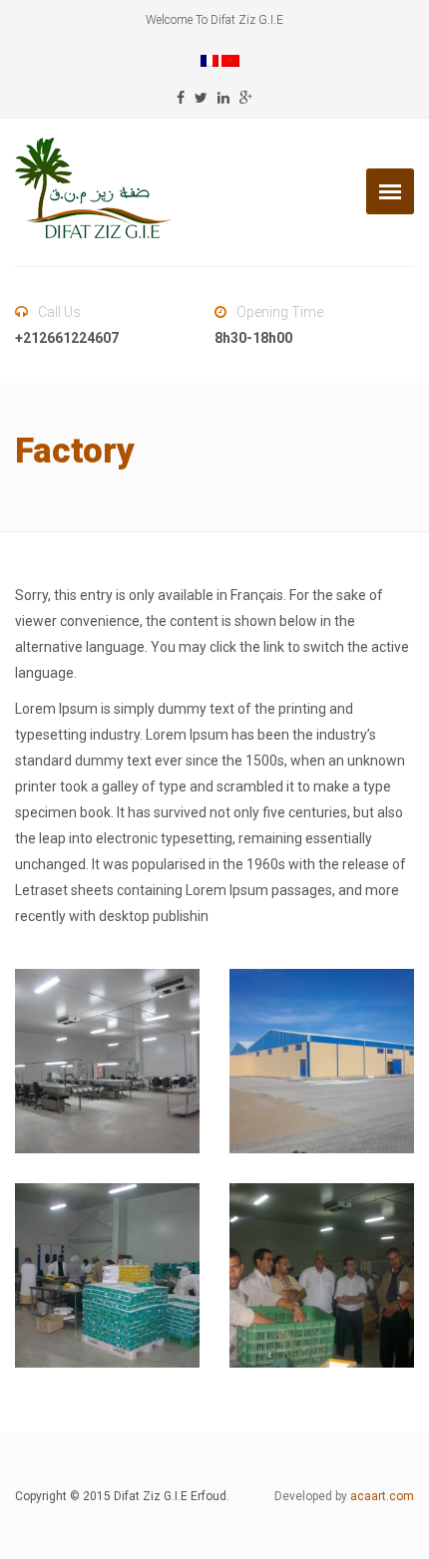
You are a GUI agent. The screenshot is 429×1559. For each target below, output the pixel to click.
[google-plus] (245, 98)
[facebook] (181, 98)
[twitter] (201, 98)
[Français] (209, 60)
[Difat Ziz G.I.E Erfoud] (94, 188)
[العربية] (230, 60)
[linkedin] (223, 98)
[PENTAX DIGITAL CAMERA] (321, 1061)
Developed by (344, 1496)
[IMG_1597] (107, 1061)
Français (256, 595)
